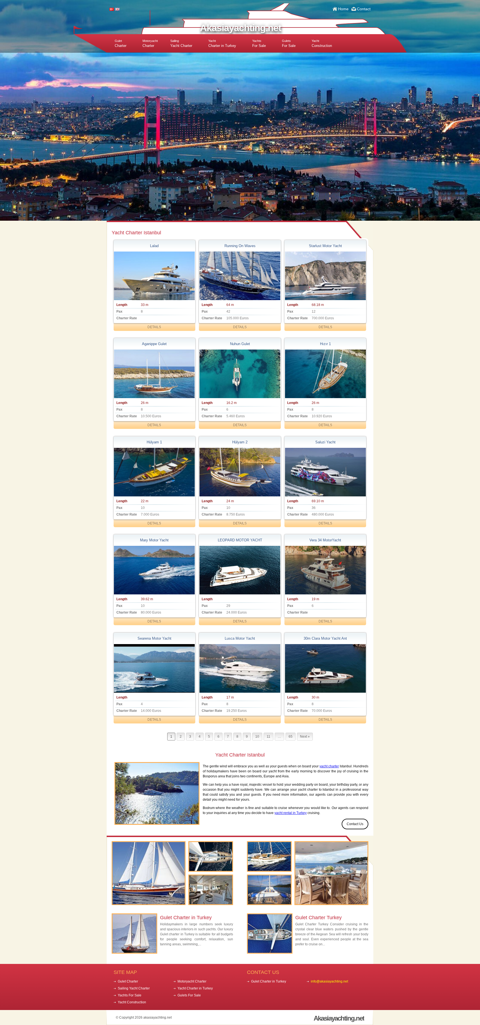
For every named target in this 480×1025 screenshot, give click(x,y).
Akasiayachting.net (240, 27)
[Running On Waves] (240, 276)
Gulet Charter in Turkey (186, 917)
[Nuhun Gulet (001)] (240, 374)
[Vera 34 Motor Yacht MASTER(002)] (325, 570)
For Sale (259, 43)
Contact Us (355, 824)
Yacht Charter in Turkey (195, 988)
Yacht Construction (132, 1002)
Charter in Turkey (222, 43)
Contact (364, 9)
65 (290, 736)
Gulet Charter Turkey (318, 917)
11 (268, 736)
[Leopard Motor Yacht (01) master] (240, 570)
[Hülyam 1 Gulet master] (154, 472)
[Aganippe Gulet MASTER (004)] (154, 374)
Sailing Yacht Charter (134, 988)
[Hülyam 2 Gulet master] (240, 472)
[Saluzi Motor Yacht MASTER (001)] (325, 472)
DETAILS (154, 327)
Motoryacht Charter (192, 981)
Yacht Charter (181, 43)
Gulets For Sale (189, 995)
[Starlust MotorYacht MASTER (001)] (325, 276)
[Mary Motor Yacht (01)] (154, 570)
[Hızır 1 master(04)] (325, 374)
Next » (305, 736)
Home (343, 9)
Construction (322, 43)
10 (257, 736)
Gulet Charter (128, 981)
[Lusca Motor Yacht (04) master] (240, 668)
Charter (120, 43)
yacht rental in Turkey (290, 813)
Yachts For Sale (129, 995)
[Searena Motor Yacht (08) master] (154, 668)
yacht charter (329, 766)
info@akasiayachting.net (329, 981)
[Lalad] (154, 276)
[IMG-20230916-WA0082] (325, 668)
